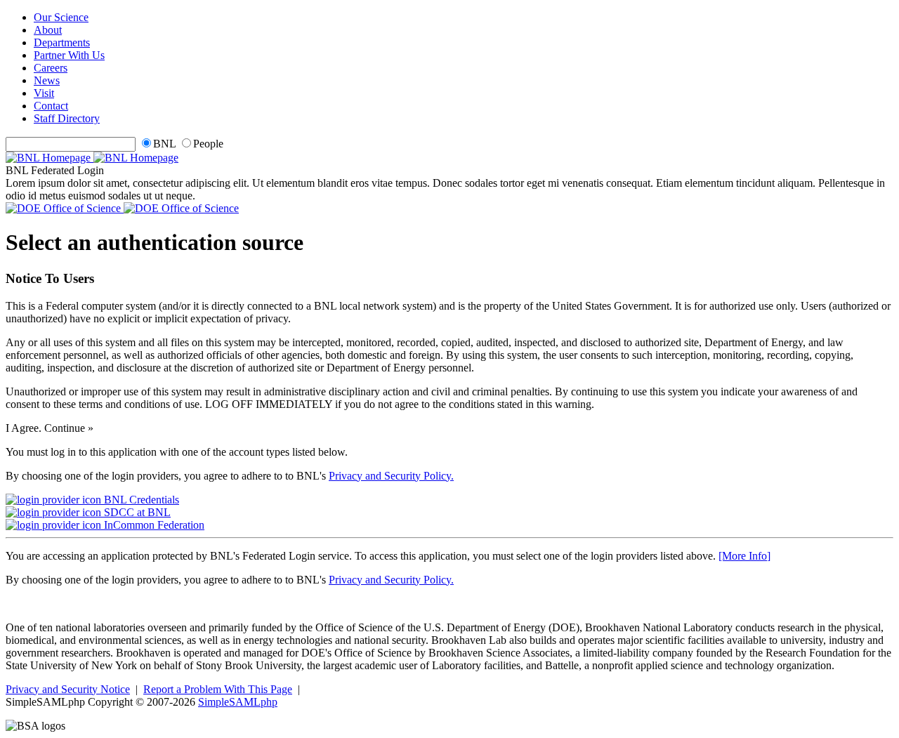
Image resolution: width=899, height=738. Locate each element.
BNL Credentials (140, 500)
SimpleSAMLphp (237, 702)
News (47, 80)
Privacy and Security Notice (68, 689)
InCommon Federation (152, 525)
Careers (50, 68)
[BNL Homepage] (92, 158)
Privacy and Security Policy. (391, 476)
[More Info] (744, 556)
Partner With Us (69, 55)
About (48, 30)
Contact (51, 106)
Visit (44, 93)
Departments (62, 42)
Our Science (61, 17)
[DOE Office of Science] (122, 208)
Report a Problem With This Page (217, 689)
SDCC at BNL (136, 512)
